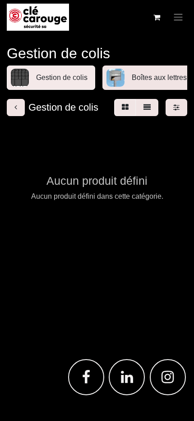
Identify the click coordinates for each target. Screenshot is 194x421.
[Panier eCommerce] (157, 17)
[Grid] (125, 107)
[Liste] (147, 107)
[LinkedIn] (127, 377)
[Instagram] (168, 377)
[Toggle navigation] (178, 17)
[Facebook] (86, 377)
